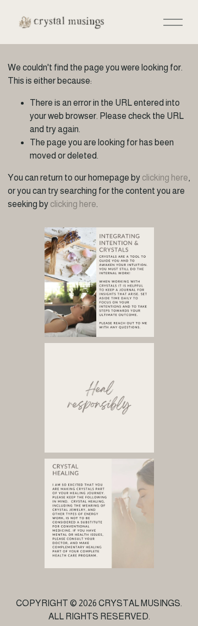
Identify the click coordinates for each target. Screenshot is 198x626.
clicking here (165, 177)
